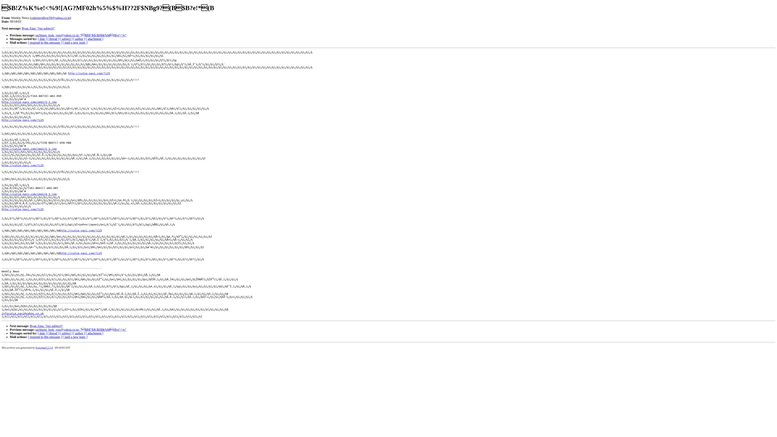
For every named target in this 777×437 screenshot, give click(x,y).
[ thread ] (53, 39)
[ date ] (42, 39)
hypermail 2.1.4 (44, 347)
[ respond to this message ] (45, 42)
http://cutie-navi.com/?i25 (89, 73)
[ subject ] (66, 39)
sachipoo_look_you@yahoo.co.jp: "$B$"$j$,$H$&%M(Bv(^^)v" (80, 35)
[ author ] (79, 39)
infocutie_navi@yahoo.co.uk (23, 313)
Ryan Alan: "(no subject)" (38, 28)
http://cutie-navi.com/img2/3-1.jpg (29, 102)
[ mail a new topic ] (75, 42)
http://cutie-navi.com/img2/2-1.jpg (29, 148)
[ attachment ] (94, 39)
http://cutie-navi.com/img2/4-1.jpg (29, 194)
